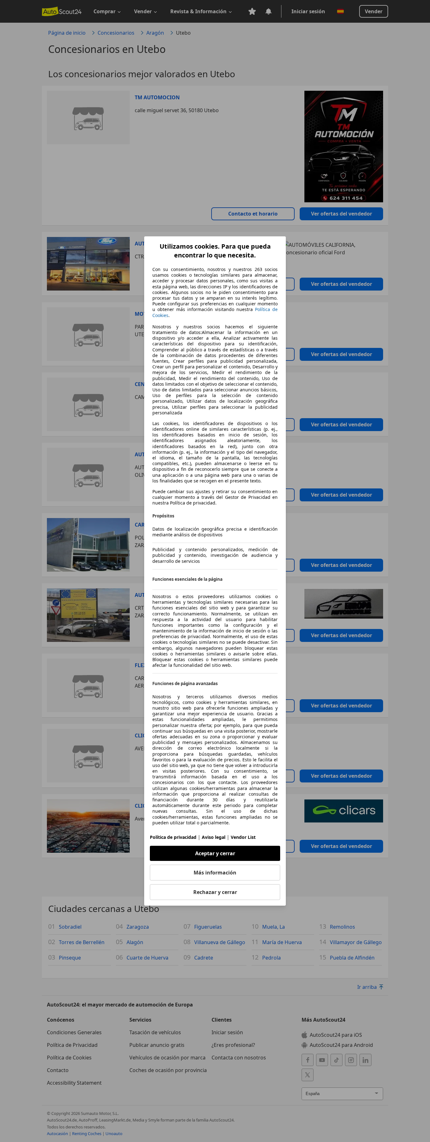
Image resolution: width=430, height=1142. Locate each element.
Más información (215, 872)
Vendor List (243, 837)
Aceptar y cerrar (215, 853)
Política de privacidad (173, 837)
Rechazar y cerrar (215, 892)
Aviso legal (213, 837)
